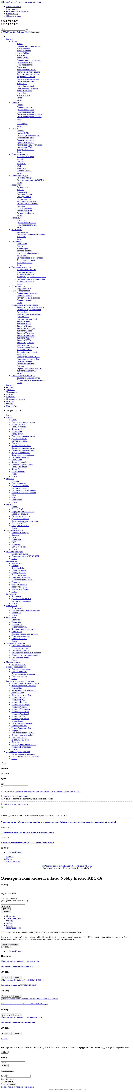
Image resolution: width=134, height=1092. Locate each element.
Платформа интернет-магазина (57, 1089)
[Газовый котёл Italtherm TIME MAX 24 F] (20, 961)
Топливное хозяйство (21, 267)
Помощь (25, 791)
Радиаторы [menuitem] (21, 246)
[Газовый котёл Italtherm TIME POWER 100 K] (22, 980)
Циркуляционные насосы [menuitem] (28, 135)
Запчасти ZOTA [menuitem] (24, 340)
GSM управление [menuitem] (24, 208)
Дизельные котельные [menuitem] (26, 222)
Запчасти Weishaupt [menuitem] (25, 338)
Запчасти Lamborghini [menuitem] (26, 371)
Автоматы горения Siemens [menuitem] (29, 309)
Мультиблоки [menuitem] (23, 345)
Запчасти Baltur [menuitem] (23, 321)
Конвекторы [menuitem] (22, 248)
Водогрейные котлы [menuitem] (26, 76)
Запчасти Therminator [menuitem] (26, 333)
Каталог (9, 39)
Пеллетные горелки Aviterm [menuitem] (29, 114)
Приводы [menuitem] (21, 206)
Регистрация (12, 9)
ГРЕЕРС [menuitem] (20, 161)
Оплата (9, 387)
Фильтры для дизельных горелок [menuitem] (31, 277)
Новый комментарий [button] (10, 944)
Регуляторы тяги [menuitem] (24, 199)
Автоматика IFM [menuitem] (24, 211)
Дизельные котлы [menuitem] (24, 62)
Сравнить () (12, 14)
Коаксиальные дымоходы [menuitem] (28, 79)
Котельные (16, 218)
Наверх (4, 1038)
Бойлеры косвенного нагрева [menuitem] (30, 258)
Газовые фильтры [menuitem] (24, 295)
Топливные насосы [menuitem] (25, 281)
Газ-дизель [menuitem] (21, 67)
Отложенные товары (15, 399)
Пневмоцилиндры (20, 175)
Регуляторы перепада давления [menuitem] (30, 380)
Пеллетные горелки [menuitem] (25, 112)
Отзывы (9, 404)
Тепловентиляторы (20, 154)
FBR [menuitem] (19, 121)
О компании (11, 392)
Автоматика (17, 185)
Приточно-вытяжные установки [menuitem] (31, 234)
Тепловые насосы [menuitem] (24, 262)
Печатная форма (13, 928)
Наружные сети (19, 286)
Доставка (10, 389)
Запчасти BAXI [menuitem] (24, 324)
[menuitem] (19, 100)
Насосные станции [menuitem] (25, 138)
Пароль (4, 1079)
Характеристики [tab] (13, 918)
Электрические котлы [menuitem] (26, 69)
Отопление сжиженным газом (14, 796)
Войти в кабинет (13, 6)
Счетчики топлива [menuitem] (25, 272)
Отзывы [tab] (9, 921)
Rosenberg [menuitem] (21, 168)
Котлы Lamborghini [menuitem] (25, 86)
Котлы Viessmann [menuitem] (24, 91)
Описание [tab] (10, 916)
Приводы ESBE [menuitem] (24, 196)
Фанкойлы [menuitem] (21, 237)
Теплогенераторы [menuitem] (24, 251)
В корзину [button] (6, 906)
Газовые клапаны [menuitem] (24, 300)
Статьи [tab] (9, 925)
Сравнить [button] (6, 909)
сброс (3, 763)
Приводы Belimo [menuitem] (24, 194)
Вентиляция (17, 229)
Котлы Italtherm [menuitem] (23, 48)
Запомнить (9, 1082)
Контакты (10, 397)
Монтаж (10, 394)
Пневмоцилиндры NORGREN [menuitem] (30, 180)
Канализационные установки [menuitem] (30, 145)
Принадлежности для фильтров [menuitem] (31, 279)
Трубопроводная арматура (23, 375)
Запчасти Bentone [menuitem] (24, 326)
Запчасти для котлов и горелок (25, 305)
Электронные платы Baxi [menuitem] (28, 359)
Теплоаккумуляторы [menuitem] (26, 260)
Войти (12, 1084)
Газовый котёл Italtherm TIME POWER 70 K (18, 1022)
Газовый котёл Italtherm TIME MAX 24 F (17, 966)
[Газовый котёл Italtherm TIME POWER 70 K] (21, 1017)
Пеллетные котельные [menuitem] (27, 225)
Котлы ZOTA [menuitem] (23, 58)
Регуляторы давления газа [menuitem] (28, 298)
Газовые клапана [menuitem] (24, 361)
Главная (9, 857)
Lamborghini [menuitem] (22, 124)
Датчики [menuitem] (20, 366)
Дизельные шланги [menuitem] (25, 364)
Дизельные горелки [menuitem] (25, 109)
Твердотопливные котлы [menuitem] (28, 74)
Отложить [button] (6, 911)
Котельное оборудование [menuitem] (28, 253)
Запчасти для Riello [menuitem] (25, 342)
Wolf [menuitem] (19, 166)
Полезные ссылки (61, 791)
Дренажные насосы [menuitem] (25, 142)
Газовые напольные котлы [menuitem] (28, 60)
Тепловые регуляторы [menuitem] (26, 201)
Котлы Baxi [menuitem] (22, 84)
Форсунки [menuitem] (21, 354)
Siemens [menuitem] (20, 189)
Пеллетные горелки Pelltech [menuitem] (29, 116)
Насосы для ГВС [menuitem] (24, 147)
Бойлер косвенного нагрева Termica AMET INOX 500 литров (24, 1004)
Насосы (15, 128)
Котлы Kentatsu (14, 852)
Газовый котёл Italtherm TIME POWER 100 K (18, 985)
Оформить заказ (13, 16)
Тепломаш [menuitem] (21, 164)
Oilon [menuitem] (19, 119)
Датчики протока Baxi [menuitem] (27, 319)
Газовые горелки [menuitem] (24, 107)
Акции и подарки (37, 791)
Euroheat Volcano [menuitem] (24, 171)
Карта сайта (11, 406)
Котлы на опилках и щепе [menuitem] (28, 72)
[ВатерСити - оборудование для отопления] (21, 2)
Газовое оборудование (21, 291)
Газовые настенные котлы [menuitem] (28, 46)
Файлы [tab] (9, 923)
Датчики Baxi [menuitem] (23, 317)
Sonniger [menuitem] (20, 159)
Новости (10, 401)
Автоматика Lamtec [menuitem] (25, 213)
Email (3, 1076)
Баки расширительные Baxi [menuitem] (29, 314)
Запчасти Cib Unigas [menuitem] (26, 328)
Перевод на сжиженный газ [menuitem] (29, 368)
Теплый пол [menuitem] (22, 255)
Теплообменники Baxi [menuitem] (27, 352)
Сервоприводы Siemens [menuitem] (27, 347)
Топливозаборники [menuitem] (25, 274)
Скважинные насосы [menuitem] (26, 140)
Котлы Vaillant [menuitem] (23, 53)
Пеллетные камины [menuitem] (25, 81)
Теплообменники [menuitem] (24, 349)
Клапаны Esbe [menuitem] (23, 192)
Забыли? (5, 1084)
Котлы (14, 41)
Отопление (16, 241)
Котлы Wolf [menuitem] (22, 55)
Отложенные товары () (17, 11)
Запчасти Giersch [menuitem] (24, 331)
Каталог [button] (9, 385)
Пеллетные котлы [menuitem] (25, 65)
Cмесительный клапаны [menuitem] (27, 204)
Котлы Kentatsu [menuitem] (23, 95)
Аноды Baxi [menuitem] (22, 312)
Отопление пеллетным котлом (14, 804)
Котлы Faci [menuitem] (22, 93)
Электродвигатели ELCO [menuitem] (28, 357)
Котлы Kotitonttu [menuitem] (24, 51)
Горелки (15, 102)
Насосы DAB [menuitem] (23, 133)
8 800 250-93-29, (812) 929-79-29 (15, 32)
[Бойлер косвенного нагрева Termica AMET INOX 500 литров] (29, 999)
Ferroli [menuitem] (19, 98)
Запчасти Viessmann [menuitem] (25, 335)
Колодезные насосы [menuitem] (25, 149)
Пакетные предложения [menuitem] (27, 88)
